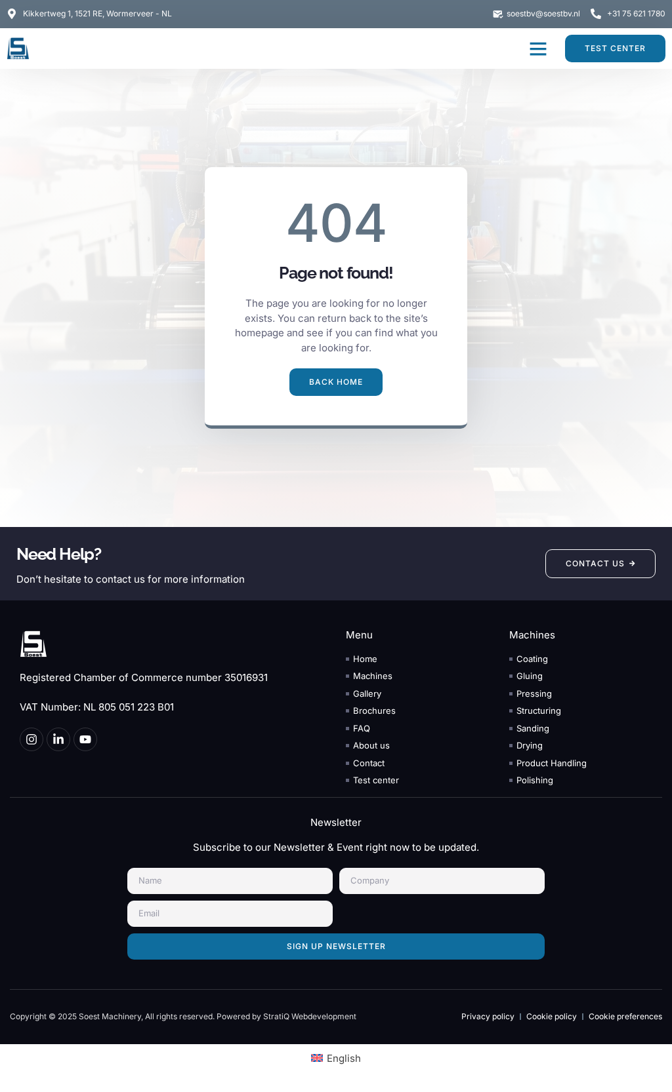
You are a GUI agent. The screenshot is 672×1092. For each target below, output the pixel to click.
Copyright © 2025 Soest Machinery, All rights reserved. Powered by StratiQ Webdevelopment (183, 1016)
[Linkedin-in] (58, 739)
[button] (538, 48)
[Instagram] (31, 739)
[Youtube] (85, 739)
